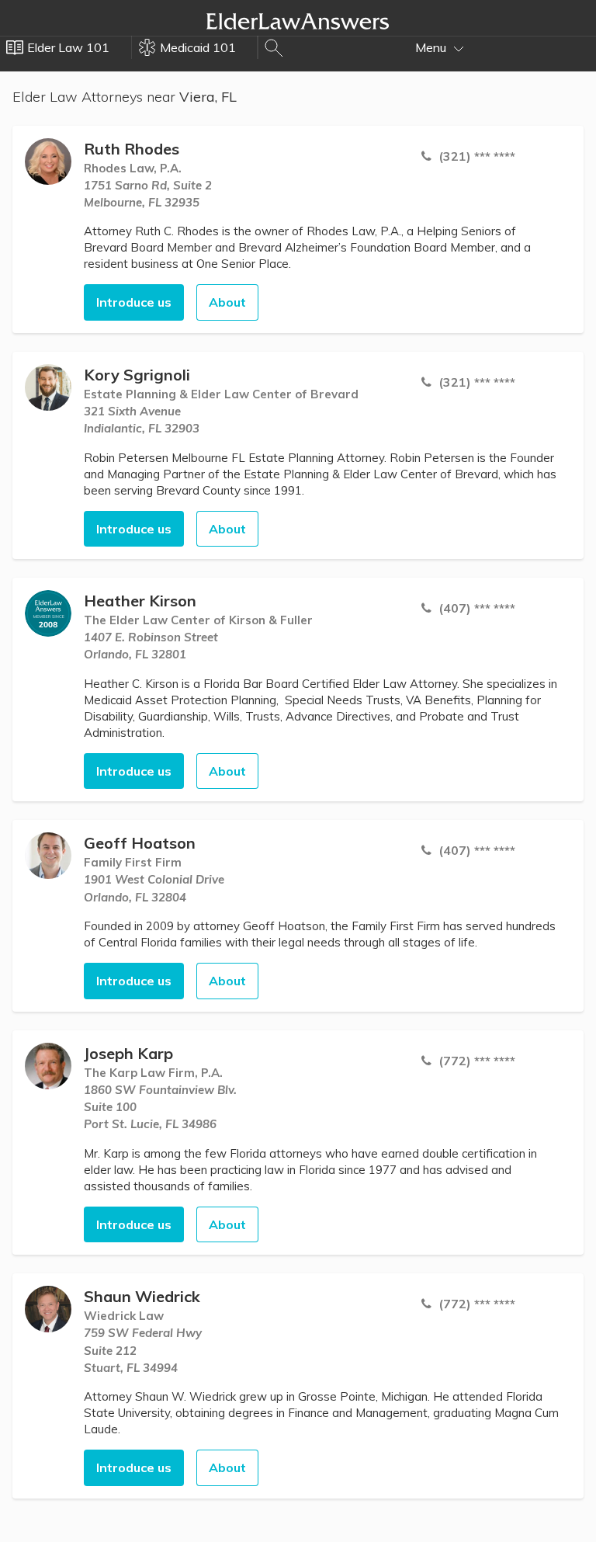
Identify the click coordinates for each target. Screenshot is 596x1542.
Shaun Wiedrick (142, 1296)
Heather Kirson (140, 600)
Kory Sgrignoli (137, 374)
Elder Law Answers (298, 21)
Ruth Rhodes (131, 148)
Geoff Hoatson (140, 843)
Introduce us (134, 302)
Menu (432, 47)
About (227, 302)
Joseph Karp (128, 1053)
